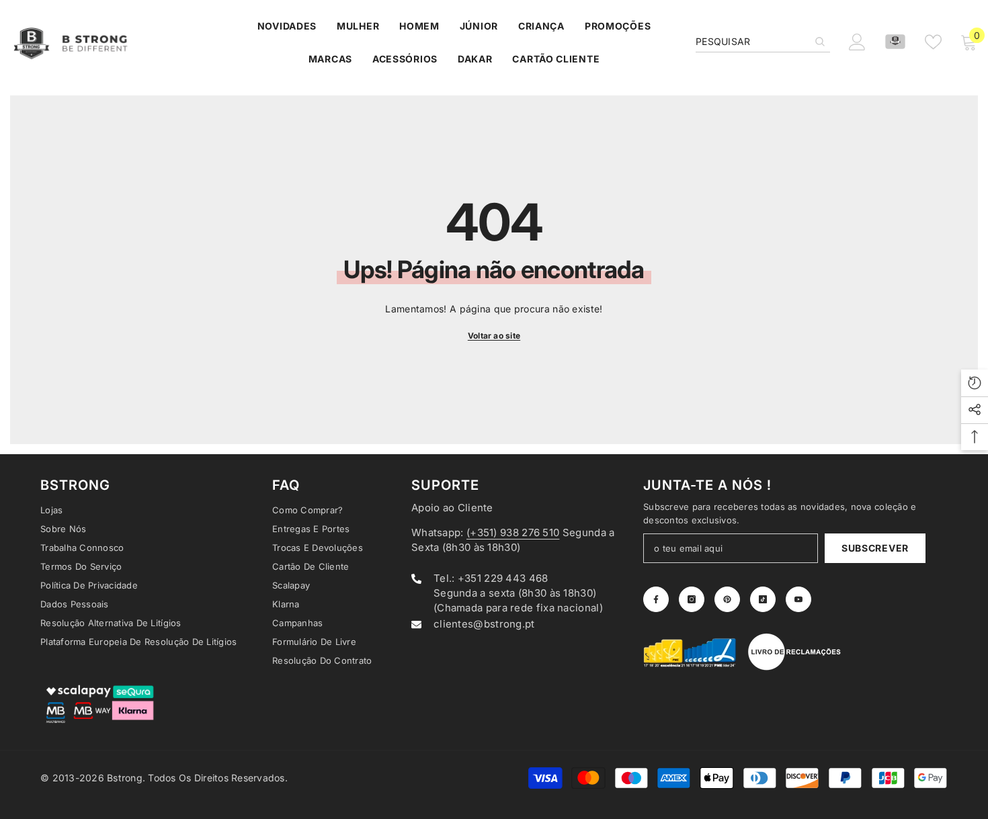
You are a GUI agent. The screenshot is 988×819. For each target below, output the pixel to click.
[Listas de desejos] (933, 42)
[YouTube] (798, 599)
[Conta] (895, 41)
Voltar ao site (494, 336)
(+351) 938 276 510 (512, 532)
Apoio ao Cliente (452, 507)
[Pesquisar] (763, 42)
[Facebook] (656, 599)
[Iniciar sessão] (857, 42)
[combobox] (752, 42)
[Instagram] (691, 599)
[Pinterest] (727, 599)
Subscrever (875, 548)
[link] (690, 651)
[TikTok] (763, 599)
